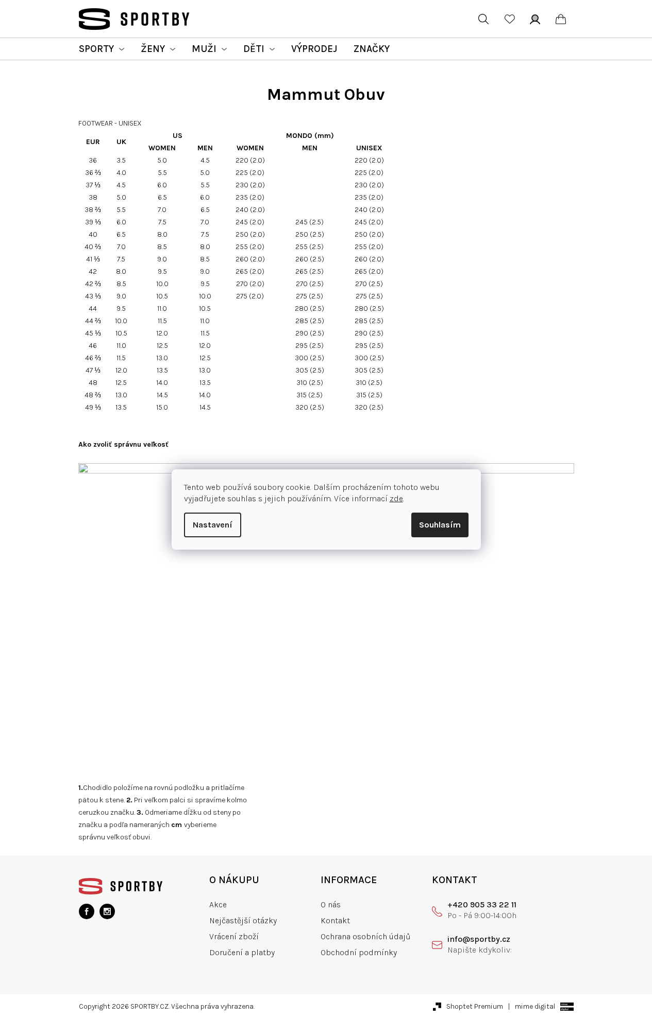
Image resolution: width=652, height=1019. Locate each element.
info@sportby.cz (478, 939)
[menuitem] (101, 49)
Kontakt (335, 920)
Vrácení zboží (234, 936)
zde (396, 498)
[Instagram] (107, 911)
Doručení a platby (242, 952)
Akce (218, 904)
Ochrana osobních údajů (366, 936)
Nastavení (212, 525)
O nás (331, 904)
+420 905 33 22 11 (481, 904)
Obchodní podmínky (359, 952)
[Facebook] (86, 911)
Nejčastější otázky (243, 920)
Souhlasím (440, 525)
